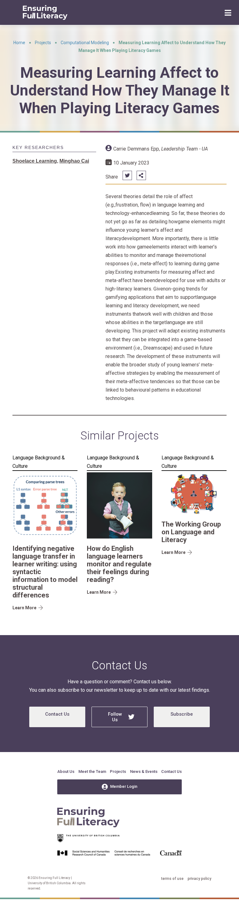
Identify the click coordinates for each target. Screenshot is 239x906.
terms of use (172, 878)
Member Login (123, 786)
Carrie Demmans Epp (136, 149)
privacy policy (199, 878)
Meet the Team (92, 771)
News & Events (143, 771)
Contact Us (57, 714)
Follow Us (115, 716)
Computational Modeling (85, 42)
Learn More (24, 607)
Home (19, 42)
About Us (65, 771)
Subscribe (182, 714)
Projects (43, 42)
